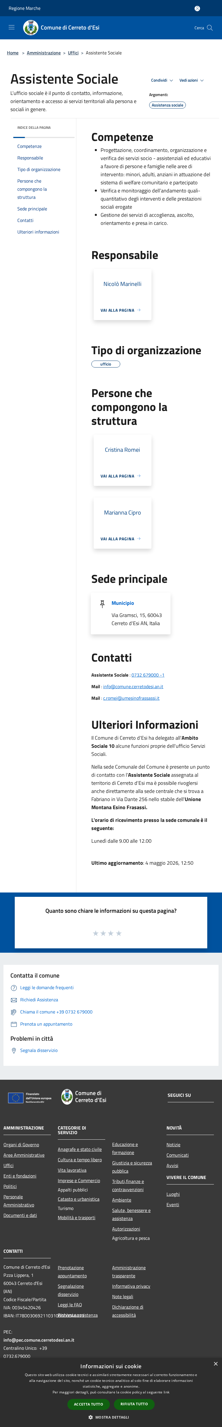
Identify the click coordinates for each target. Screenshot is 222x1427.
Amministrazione (44, 52)
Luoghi (173, 1194)
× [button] (215, 1364)
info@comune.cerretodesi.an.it (133, 686)
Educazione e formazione (125, 1148)
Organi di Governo (21, 1144)
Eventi (172, 1204)
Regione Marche (24, 8)
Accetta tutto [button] (88, 1404)
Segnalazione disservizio (71, 1290)
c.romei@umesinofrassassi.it (131, 698)
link (166, 1392)
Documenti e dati (20, 1215)
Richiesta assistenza (78, 1315)
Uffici (73, 52)
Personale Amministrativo (18, 1200)
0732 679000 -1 (148, 674)
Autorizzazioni (126, 1228)
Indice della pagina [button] (34, 127)
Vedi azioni (189, 80)
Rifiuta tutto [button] (134, 1404)
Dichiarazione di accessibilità (127, 1310)
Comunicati (177, 1154)
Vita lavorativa (72, 1170)
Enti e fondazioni (19, 1175)
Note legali (122, 1296)
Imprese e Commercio (79, 1180)
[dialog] (111, 1392)
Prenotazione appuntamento (72, 1271)
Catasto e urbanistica (78, 1198)
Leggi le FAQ (70, 1304)
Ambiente (121, 1199)
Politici (10, 1186)
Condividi (159, 80)
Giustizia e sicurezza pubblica (132, 1166)
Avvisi (172, 1165)
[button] (111, 1417)
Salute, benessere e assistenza (131, 1214)
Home (12, 52)
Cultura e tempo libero (80, 1159)
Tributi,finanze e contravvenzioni (128, 1185)
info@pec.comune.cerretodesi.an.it (38, 1339)
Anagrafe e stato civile (80, 1149)
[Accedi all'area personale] (197, 8)
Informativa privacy (131, 1286)
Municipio (123, 603)
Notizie (173, 1144)
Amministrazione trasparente (129, 1271)
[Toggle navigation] (11, 27)
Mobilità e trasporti (76, 1217)
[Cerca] (209, 27)
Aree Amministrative (24, 1154)
